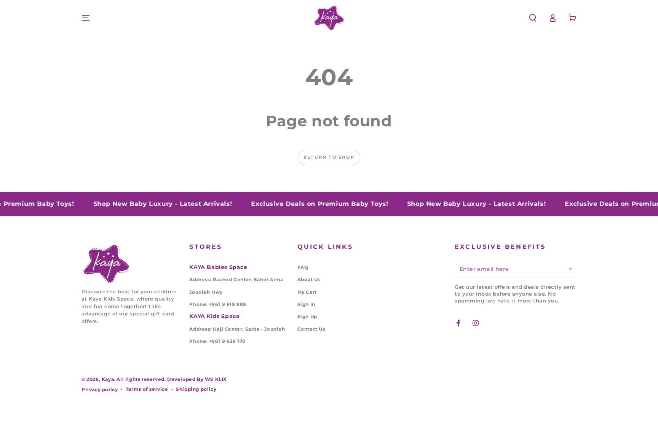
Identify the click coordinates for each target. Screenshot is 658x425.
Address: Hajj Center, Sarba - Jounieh (237, 329)
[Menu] (86, 18)
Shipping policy (196, 389)
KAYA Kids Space (214, 316)
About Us (309, 279)
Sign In (306, 304)
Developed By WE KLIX (197, 379)
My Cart (307, 292)
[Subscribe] (572, 269)
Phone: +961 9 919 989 (217, 304)
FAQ (302, 267)
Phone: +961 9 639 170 (217, 341)
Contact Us (311, 329)
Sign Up (307, 316)
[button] (533, 18)
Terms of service (147, 389)
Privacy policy (99, 389)
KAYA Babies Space (218, 267)
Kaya (108, 379)
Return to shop (329, 157)
